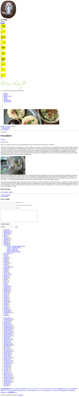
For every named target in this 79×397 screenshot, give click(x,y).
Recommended (7, 100)
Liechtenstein (7, 286)
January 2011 (7, 376)
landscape (8, 390)
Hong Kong (7, 233)
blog (27, 388)
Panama (6, 294)
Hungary (6, 276)
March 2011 (7, 373)
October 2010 (7, 380)
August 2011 (7, 366)
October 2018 (7, 334)
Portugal (6, 297)
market (12, 390)
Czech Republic (8, 267)
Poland (5, 296)
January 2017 (7, 342)
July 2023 (6, 322)
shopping (43, 390)
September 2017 (8, 340)
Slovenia (6, 304)
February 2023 (7, 324)
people (33, 390)
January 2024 (7, 317)
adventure (13, 388)
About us (6, 93)
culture (44, 388)
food (60, 388)
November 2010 (8, 378)
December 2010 (7, 377)
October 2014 (7, 353)
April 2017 (6, 341)
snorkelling (48, 390)
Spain (5, 305)
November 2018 (8, 333)
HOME (2, 126)
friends (63, 388)
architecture (17, 388)
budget (32, 388)
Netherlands (7, 291)
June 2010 (6, 385)
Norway (6, 293)
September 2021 (8, 329)
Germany (6, 275)
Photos (5, 97)
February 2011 (7, 374)
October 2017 (7, 338)
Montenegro (7, 289)
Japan (5, 280)
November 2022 (8, 326)
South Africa (7, 231)
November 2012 (8, 360)
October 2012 (7, 362)
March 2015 (7, 352)
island (2, 390)
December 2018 (7, 331)
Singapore (6, 242)
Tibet (5, 236)
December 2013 (7, 358)
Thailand (6, 238)
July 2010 (6, 384)
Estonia (6, 269)
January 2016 (7, 349)
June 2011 (6, 369)
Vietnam (6, 315)
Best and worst (7, 101)
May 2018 (6, 337)
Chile (5, 254)
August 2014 (7, 355)
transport (63, 390)
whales (6, 392)
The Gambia (7, 273)
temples (55, 390)
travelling (6, 192)
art (21, 388)
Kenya (5, 282)
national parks (25, 390)
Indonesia (6, 243)
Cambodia (6, 239)
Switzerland (7, 309)
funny (66, 388)
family (54, 388)
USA (5, 313)
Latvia (5, 284)
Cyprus (6, 265)
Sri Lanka (6, 307)
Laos (5, 283)
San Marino (7, 301)
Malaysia (6, 240)
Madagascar (7, 232)
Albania (6, 258)
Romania (6, 300)
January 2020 (7, 330)
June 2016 (6, 346)
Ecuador (6, 257)
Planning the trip (8, 96)
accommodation (6, 388)
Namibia (6, 290)
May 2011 (6, 370)
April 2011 (6, 371)
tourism (59, 390)
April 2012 (6, 364)
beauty (24, 388)
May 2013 (6, 359)
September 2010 (8, 381)
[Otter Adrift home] (8, 18)
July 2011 (6, 367)
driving (50, 388)
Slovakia (6, 302)
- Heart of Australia (14, 251)
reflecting (37, 390)
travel (68, 390)
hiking (75, 388)
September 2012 (8, 363)
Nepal (5, 235)
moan (15, 390)
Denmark (6, 268)
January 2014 (7, 356)
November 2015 (8, 351)
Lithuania (6, 287)
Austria (6, 260)
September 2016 (8, 345)
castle (34, 388)
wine (15, 392)
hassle (68, 388)
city (37, 388)
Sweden (6, 308)
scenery (40, 390)
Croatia (6, 264)
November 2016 (8, 344)
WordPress (20, 395)
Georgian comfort (6, 127)
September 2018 (8, 335)
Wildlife (6, 98)
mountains (20, 390)
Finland (6, 271)
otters (29, 390)
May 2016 (6, 348)
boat (29, 388)
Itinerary (6, 94)
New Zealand (7, 253)
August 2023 (7, 320)
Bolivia (6, 261)
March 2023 (7, 323)
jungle (5, 390)
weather (3, 392)
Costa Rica (6, 262)
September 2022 (8, 327)
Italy (5, 279)
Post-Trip (6, 298)
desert (47, 388)
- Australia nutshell (13, 247)
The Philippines (8, 312)
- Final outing (12, 250)
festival (56, 388)
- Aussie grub (12, 249)
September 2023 (8, 319)
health (71, 388)
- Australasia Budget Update (16, 246)
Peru (5, 255)
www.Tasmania (4, 129)
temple (52, 390)
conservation (40, 388)
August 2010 (7, 382)
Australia (7, 126)
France (5, 272)
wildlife (10, 192)
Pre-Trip (6, 229)
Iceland (6, 278)
